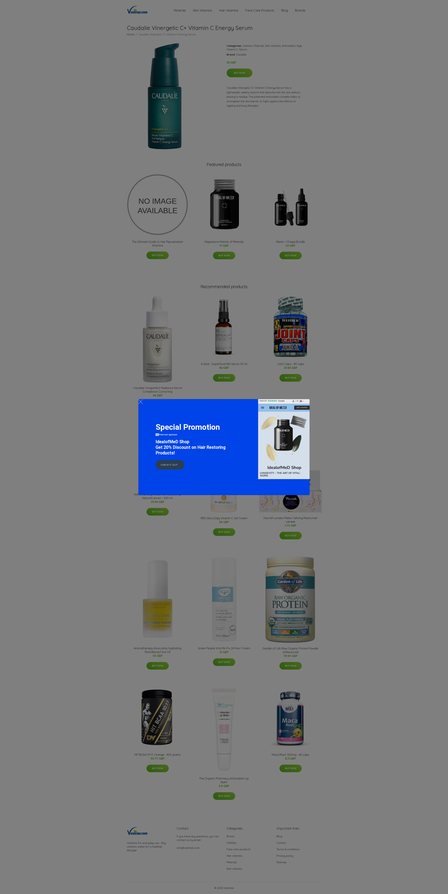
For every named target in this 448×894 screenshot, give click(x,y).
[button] (170, 464)
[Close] (140, 401)
